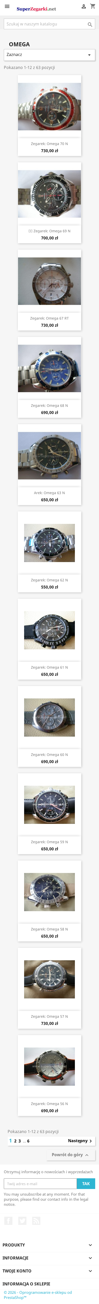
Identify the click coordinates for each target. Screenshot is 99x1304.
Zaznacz (49, 55)
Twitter (22, 1221)
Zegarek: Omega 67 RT (49, 318)
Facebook (8, 1221)
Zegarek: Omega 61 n (49, 667)
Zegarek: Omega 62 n (49, 580)
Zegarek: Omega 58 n (49, 929)
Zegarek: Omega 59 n (49, 841)
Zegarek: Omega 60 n (49, 754)
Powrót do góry (71, 1155)
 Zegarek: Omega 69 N (49, 230)
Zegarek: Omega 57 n (49, 1016)
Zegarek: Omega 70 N (49, 143)
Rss (36, 1221)
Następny (81, 1141)
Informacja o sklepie (26, 1284)
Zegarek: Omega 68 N (49, 405)
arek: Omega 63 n (49, 492)
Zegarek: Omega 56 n (49, 1103)
